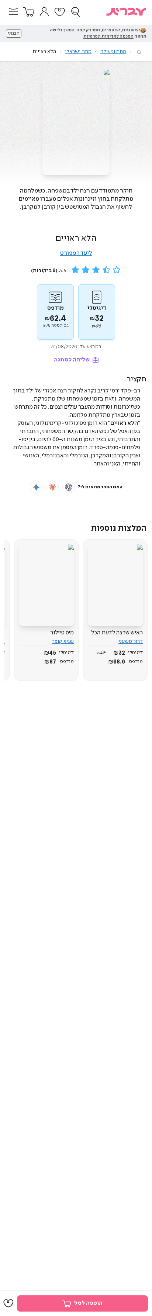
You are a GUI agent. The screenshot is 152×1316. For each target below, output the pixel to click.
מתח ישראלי (78, 52)
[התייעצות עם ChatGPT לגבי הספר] (68, 487)
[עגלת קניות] (29, 12)
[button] (13, 12)
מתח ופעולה (113, 52)
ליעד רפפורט (76, 253)
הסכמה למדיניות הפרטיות (108, 36)
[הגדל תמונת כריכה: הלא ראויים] (76, 122)
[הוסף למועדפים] (8, 1303)
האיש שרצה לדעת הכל (117, 632)
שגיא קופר (63, 641)
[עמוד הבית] (139, 52)
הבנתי (14, 33)
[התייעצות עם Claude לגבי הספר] (52, 487)
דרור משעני (130, 641)
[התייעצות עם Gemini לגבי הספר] (36, 487)
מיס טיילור (62, 632)
